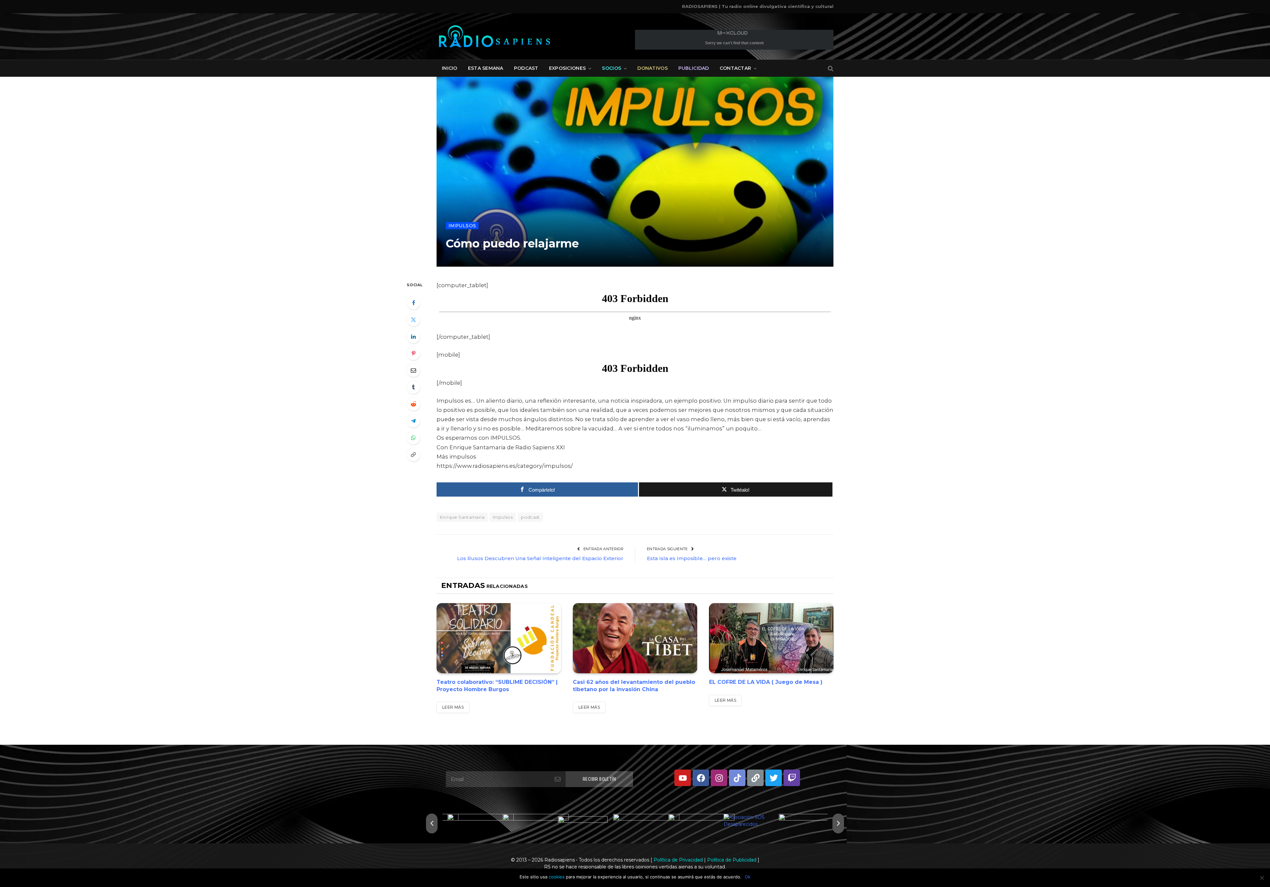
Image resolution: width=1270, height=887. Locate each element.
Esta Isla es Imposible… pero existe (692, 558)
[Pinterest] (413, 353)
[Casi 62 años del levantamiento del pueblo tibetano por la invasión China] (635, 638)
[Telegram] (413, 420)
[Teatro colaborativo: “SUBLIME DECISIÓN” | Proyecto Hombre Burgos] (499, 638)
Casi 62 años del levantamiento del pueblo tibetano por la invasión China (634, 685)
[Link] (755, 778)
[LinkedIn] (413, 336)
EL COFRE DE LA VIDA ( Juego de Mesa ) (766, 682)
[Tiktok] (737, 778)
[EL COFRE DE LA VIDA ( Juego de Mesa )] (771, 638)
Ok (747, 876)
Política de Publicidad (731, 860)
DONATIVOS (652, 68)
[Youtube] (682, 778)
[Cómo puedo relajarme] (635, 172)
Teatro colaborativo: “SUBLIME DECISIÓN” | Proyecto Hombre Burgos (497, 685)
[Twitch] (791, 778)
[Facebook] (413, 302)
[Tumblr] (413, 387)
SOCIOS (611, 68)
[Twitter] (413, 319)
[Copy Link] (413, 454)
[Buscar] (829, 68)
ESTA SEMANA (485, 68)
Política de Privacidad (678, 860)
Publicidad (693, 68)
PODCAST (526, 68)
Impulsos (462, 226)
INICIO (449, 68)
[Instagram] (719, 778)
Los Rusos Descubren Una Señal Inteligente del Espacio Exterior (540, 558)
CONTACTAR (735, 68)
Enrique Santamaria (462, 517)
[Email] (413, 370)
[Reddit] (413, 404)
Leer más (453, 707)
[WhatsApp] (413, 437)
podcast (530, 517)
